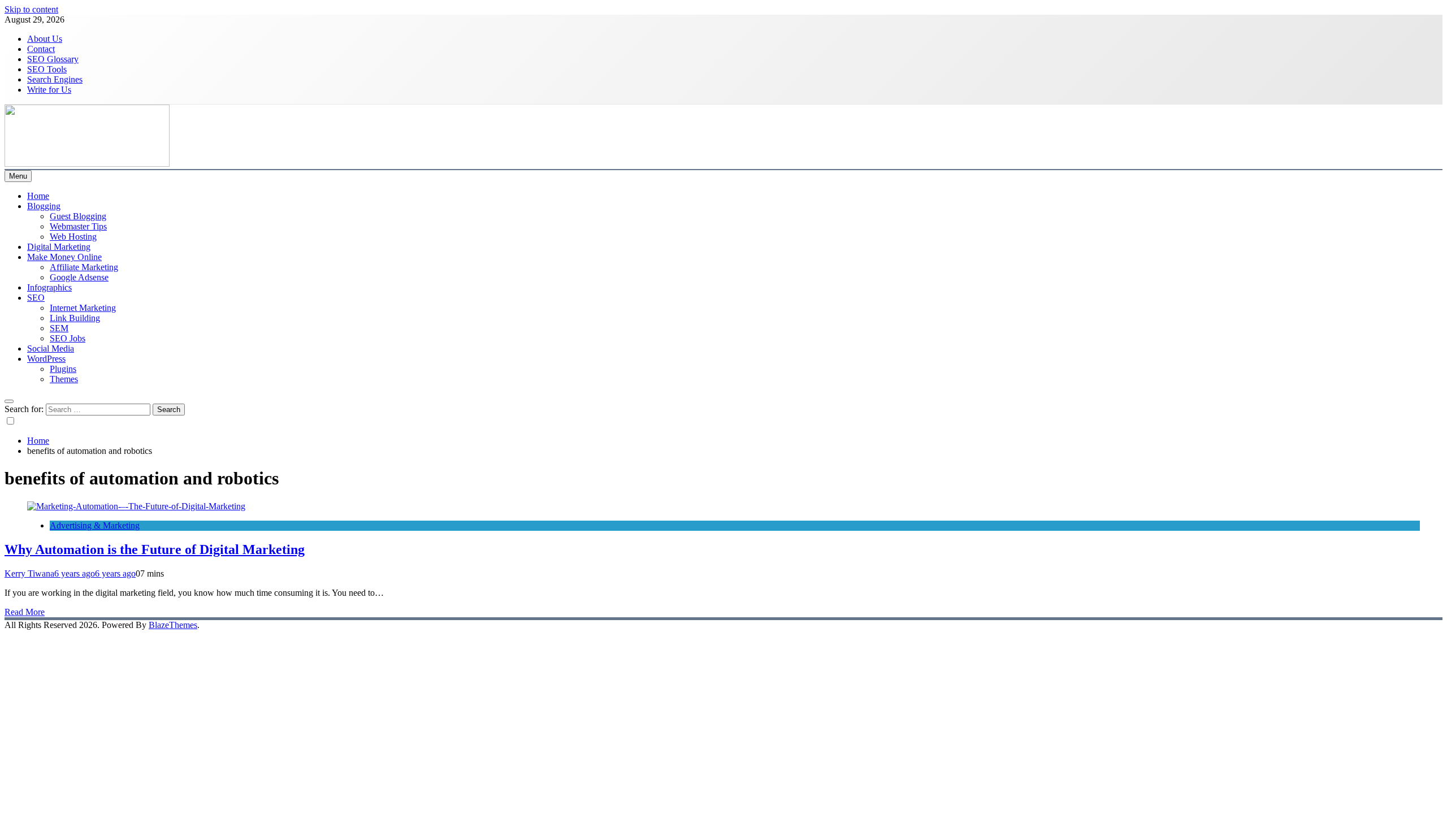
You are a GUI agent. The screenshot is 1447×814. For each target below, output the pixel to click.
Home (38, 196)
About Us (44, 39)
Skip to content (31, 9)
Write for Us (49, 89)
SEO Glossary (53, 59)
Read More (25, 612)
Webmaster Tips (78, 226)
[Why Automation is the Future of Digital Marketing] (136, 506)
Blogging (43, 206)
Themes (64, 379)
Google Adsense (79, 277)
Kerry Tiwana (29, 573)
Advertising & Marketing (95, 525)
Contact (41, 49)
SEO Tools (47, 69)
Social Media (50, 348)
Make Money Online (64, 257)
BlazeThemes (173, 625)
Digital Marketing (58, 247)
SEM (59, 328)
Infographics (49, 287)
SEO (36, 297)
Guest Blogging (78, 216)
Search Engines (55, 79)
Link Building (75, 318)
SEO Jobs (67, 338)
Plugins (63, 369)
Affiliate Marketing (84, 267)
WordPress (46, 358)
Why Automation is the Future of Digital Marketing (155, 549)
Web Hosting (73, 236)
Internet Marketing (83, 308)
